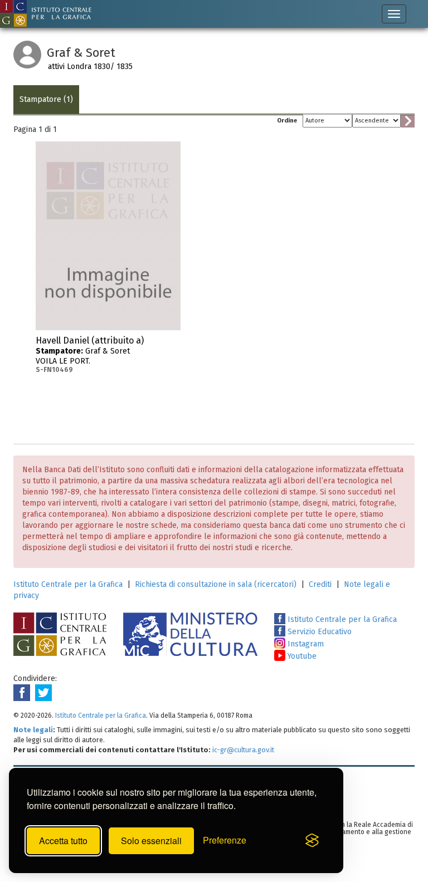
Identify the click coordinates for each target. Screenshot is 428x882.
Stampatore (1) (46, 99)
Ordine (287, 120)
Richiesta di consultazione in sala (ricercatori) (215, 584)
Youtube (301, 656)
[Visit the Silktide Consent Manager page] (312, 840)
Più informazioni (172, 344)
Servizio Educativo (318, 631)
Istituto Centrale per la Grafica (68, 584)
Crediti (320, 584)
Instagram (304, 644)
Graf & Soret (90, 355)
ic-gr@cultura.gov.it (243, 750)
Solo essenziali (151, 840)
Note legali (33, 730)
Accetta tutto (63, 840)
